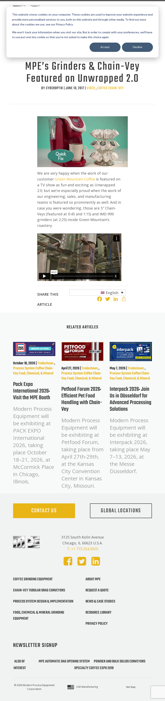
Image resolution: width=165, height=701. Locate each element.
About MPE (93, 579)
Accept (105, 47)
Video (91, 88)
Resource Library (98, 613)
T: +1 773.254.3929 (82, 548)
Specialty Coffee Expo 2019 (94, 668)
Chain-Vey (116, 88)
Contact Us (44, 510)
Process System (24, 368)
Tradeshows (45, 363)
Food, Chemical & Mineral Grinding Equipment (38, 616)
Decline (137, 47)
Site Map (131, 687)
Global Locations (121, 510)
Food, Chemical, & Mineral (36, 373)
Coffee (102, 88)
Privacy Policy (97, 624)
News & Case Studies (100, 601)
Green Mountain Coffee (75, 179)
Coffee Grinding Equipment (33, 579)
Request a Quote (97, 590)
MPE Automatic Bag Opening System (64, 661)
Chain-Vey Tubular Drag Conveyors (39, 590)
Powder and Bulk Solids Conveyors (119, 661)
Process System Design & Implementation (43, 601)
